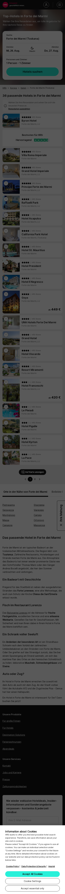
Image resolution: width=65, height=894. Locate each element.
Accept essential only (32, 888)
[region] (32, 859)
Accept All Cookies (32, 874)
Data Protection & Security (33, 866)
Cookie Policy (12, 866)
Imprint (51, 866)
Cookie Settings (32, 881)
